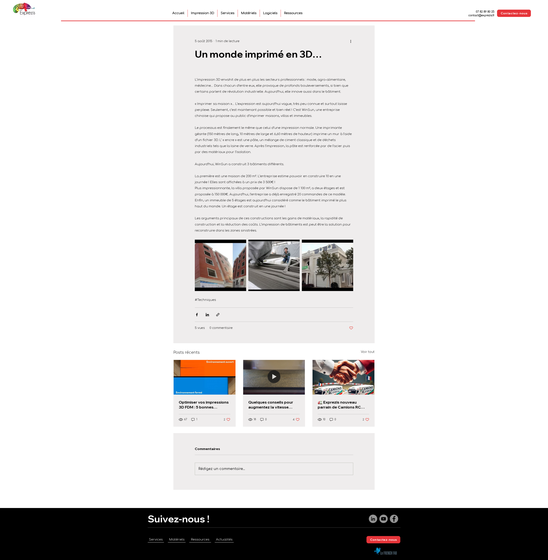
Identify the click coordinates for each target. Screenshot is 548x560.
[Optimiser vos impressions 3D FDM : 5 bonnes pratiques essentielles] (204, 377)
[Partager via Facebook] (197, 315)
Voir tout (368, 352)
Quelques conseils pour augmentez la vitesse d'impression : (270, 405)
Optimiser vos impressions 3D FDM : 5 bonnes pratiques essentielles (204, 405)
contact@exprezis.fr (481, 15)
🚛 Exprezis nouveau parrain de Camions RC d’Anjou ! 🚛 (339, 405)
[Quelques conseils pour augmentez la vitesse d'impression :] (274, 377)
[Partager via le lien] (218, 315)
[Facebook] (394, 519)
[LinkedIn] (373, 519)
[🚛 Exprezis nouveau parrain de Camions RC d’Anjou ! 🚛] (343, 377)
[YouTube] (383, 519)
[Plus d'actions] (350, 41)
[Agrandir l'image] (220, 265)
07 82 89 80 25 (485, 11)
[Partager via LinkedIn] (207, 315)
